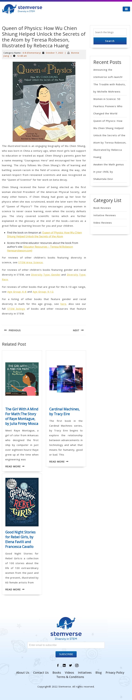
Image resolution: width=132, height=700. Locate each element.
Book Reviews (102, 207)
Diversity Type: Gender (46, 274)
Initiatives (85, 672)
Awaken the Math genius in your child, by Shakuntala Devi (108, 171)
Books (56, 672)
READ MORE (13, 466)
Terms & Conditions (70, 677)
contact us (41, 672)
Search (110, 40)
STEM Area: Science (30, 262)
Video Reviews (102, 222)
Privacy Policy (115, 672)
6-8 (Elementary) (32, 52)
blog (98, 672)
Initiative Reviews (104, 215)
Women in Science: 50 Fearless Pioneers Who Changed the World (108, 106)
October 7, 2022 (54, 52)
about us (22, 672)
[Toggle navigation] (126, 9)
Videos (69, 672)
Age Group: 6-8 (17, 291)
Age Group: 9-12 (43, 291)
